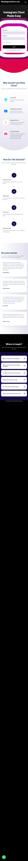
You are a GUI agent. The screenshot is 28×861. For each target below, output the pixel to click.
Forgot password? (7, 42)
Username (5, 30)
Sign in (14, 46)
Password (5, 35)
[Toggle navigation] (25, 2)
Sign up (19, 50)
